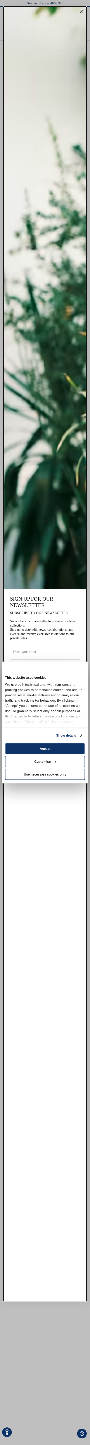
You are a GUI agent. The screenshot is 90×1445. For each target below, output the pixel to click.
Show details (66, 735)
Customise (42, 761)
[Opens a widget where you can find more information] (68, 1437)
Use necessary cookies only (45, 774)
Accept (45, 748)
